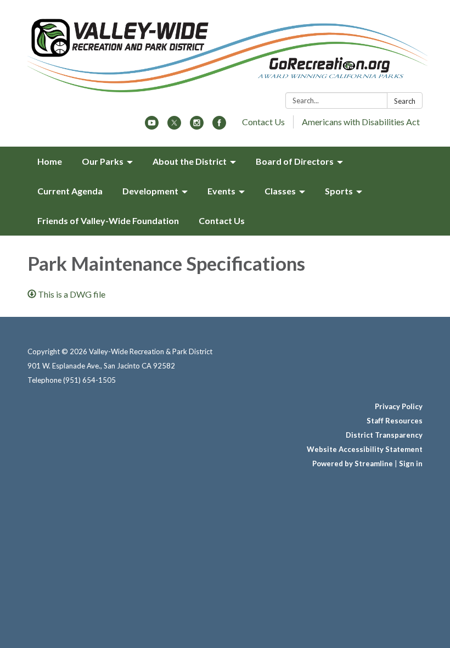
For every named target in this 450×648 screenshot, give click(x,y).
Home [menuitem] (49, 161)
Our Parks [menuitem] (102, 161)
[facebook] (219, 126)
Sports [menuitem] (339, 191)
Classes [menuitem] (280, 191)
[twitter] (174, 126)
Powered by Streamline (352, 463)
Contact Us (263, 121)
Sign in (411, 463)
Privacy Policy (399, 406)
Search (404, 101)
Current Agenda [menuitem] (70, 191)
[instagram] (197, 126)
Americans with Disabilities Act (361, 121)
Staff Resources (395, 420)
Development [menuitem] (150, 191)
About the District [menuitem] (190, 161)
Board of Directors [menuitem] (295, 161)
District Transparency (384, 435)
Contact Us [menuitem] (222, 220)
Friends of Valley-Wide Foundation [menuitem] (108, 220)
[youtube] (152, 126)
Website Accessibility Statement (365, 449)
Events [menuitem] (221, 191)
